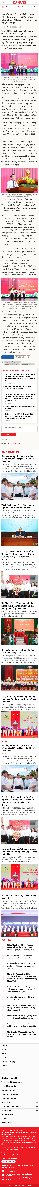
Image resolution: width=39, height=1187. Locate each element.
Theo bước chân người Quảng (11, 1082)
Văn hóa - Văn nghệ (8, 1062)
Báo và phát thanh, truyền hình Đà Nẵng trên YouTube (19, 1178)
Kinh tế (30, 7)
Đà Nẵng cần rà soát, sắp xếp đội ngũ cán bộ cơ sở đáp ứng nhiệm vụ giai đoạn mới (21, 965)
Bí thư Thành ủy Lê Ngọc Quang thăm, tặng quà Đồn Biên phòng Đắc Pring (22, 1017)
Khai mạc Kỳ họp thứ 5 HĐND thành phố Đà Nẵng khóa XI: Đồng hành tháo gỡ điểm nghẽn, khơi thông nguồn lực (19, 416)
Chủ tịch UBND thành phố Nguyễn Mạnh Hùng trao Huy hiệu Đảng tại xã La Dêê (22, 1034)
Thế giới (4, 1074)
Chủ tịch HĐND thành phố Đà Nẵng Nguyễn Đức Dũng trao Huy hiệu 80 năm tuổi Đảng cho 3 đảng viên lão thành (17, 555)
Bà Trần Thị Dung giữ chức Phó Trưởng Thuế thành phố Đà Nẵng (20, 956)
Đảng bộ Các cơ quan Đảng (12, 364)
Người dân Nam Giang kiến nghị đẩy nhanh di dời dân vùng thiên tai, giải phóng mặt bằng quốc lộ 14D (17, 606)
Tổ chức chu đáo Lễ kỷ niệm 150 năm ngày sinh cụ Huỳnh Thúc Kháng (17, 506)
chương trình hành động (28, 364)
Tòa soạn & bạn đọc (8, 1090)
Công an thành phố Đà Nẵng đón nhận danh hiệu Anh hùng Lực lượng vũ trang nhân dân (19, 699)
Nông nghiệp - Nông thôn (10, 1106)
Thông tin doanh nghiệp (9, 1094)
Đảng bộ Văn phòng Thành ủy (12, 362)
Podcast (4, 1118)
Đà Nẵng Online (10, 1171)
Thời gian (9, 443)
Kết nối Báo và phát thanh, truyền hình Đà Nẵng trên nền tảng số (18, 1167)
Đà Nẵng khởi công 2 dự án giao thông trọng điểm (18, 896)
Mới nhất (9, 7)
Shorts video (6, 1123)
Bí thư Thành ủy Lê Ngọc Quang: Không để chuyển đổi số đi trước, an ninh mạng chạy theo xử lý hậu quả (21, 947)
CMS (17, 1185)
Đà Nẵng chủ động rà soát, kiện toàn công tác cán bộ (21, 998)
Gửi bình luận (8, 434)
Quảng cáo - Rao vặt (8, 1098)
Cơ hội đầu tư (6, 1110)
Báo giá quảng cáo (8, 1161)
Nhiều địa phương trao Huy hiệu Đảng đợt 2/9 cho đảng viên (18, 651)
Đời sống (4, 1066)
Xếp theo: (3, 443)
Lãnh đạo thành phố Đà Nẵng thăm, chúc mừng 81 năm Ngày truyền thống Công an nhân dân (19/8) (22, 989)
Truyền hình (5, 1102)
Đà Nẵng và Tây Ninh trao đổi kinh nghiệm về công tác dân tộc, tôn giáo (21, 1025)
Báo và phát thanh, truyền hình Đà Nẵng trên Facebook (19, 1174)
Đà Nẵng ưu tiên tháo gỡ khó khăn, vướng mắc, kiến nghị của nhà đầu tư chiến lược (17, 458)
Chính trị (17, 7)
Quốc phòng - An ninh (8, 1086)
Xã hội (24, 7)
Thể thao (4, 1070)
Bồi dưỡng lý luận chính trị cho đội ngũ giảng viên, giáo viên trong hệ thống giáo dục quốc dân (22, 1007)
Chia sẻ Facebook (8, 357)
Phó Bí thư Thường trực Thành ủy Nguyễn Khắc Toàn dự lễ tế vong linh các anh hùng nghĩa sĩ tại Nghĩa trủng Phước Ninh (22, 977)
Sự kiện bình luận (7, 1114)
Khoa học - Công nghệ (9, 1078)
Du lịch (3, 1058)
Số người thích (16, 443)
